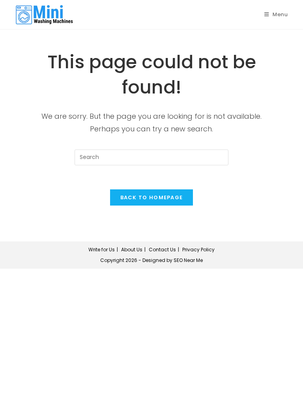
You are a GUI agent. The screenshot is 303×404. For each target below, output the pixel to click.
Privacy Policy (198, 249)
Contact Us (162, 249)
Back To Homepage (151, 197)
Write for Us (101, 249)
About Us (131, 249)
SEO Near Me (188, 260)
